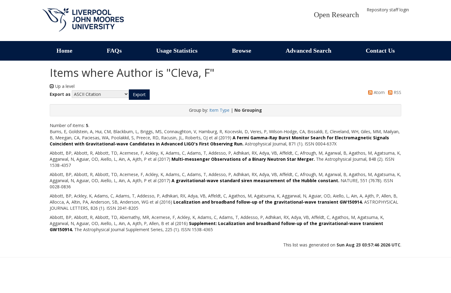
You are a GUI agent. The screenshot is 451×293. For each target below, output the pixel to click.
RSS (396, 92)
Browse (241, 50)
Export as (60, 94)
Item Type (219, 110)
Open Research (336, 15)
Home (64, 50)
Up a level (64, 86)
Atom (378, 92)
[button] (139, 94)
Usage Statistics (177, 50)
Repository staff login (388, 10)
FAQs (114, 50)
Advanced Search (308, 50)
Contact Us (380, 50)
